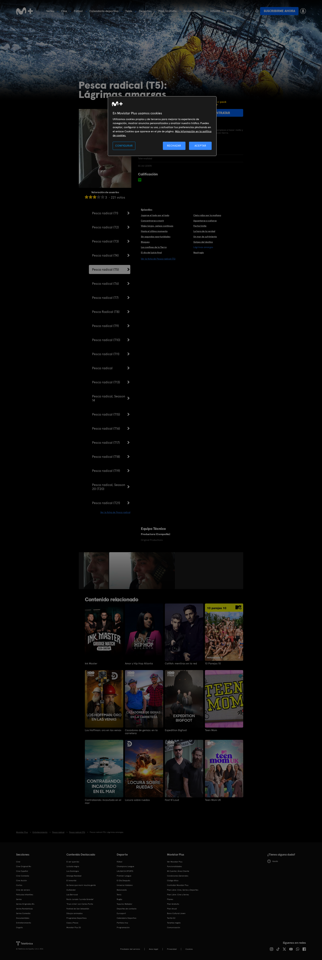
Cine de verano (23, 890)
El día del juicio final (151, 252)
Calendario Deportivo (126, 918)
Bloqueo (145, 242)
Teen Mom (211, 730)
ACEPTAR (200, 145)
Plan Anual (172, 909)
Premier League (124, 876)
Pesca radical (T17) (106, 443)
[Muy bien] (102, 197)
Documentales (193, 11)
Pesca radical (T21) (106, 503)
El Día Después (123, 880)
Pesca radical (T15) (106, 414)
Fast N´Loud (172, 800)
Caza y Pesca (72, 923)
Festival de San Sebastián (77, 909)
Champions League (125, 866)
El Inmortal (71, 880)
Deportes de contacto (127, 909)
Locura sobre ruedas (137, 800)
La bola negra (72, 866)
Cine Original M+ (23, 866)
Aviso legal (153, 949)
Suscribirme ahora (279, 11)
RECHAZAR (174, 145)
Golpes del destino (203, 242)
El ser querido (72, 862)
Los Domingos (72, 871)
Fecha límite (199, 226)
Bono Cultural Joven (176, 913)
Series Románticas (24, 909)
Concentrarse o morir (152, 220)
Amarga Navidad (73, 876)
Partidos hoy (122, 923)
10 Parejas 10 (213, 663)
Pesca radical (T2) (105, 227)
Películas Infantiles (24, 894)
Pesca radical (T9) (105, 326)
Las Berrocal (72, 894)
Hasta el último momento (154, 231)
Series (50, 11)
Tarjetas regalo (174, 923)
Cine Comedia (22, 876)
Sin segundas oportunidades (155, 236)
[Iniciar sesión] (303, 11)
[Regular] (94, 197)
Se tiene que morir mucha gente (81, 885)
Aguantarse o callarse (205, 220)
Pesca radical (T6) (105, 284)
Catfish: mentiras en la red (181, 663)
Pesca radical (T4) (105, 255)
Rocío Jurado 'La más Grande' (80, 899)
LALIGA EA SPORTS (125, 871)
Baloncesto (122, 890)
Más (229, 11)
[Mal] (90, 197)
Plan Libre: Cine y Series (178, 894)
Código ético (172, 880)
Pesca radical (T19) (106, 471)
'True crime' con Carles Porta (79, 904)
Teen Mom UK (213, 800)
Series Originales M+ (25, 904)
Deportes (145, 11)
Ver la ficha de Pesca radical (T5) (158, 258)
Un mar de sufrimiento (205, 236)
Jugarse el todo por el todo (155, 215)
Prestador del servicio (130, 949)
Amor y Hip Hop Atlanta (139, 663)
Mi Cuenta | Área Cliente (178, 871)
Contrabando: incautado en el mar (103, 802)
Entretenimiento (23, 923)
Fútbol (78, 11)
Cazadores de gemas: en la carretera (141, 732)
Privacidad (172, 949)
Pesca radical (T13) (106, 382)
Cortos (19, 885)
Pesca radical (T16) (106, 428)
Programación (123, 927)
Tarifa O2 (171, 918)
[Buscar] (257, 11)
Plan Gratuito (167, 11)
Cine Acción (21, 880)
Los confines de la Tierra (154, 247)
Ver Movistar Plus (174, 862)
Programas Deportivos (76, 918)
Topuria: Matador (124, 904)
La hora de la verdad (204, 231)
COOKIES (189, 949)
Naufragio (198, 252)
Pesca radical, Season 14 (108, 398)
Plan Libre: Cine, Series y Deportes (182, 890)
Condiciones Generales (177, 876)
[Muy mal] (86, 197)
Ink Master (91, 663)
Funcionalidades (174, 866)
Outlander (71, 890)
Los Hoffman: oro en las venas (103, 730)
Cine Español (22, 871)
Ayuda (275, 861)
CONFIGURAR (124, 145)
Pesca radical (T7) (105, 298)
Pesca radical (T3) (105, 241)
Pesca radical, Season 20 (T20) (108, 487)
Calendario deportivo (104, 11)
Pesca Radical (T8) (106, 312)
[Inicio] (24, 11)
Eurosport (121, 913)
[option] (96, 570)
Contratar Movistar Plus (177, 885)
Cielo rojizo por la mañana (207, 215)
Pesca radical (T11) (105, 354)
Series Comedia (23, 913)
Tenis (128, 11)
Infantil (215, 11)
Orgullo (19, 927)
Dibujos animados (74, 913)
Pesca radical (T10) (106, 340)
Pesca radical (102, 368)
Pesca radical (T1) (105, 213)
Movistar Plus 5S (73, 927)
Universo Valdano (125, 885)
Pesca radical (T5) (105, 269)
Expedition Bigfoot (176, 730)
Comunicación (173, 927)
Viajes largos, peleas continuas (157, 226)
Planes (170, 899)
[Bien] (98, 197)
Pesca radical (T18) (106, 457)
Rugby (119, 899)
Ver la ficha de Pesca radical (115, 512)
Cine (64, 11)
